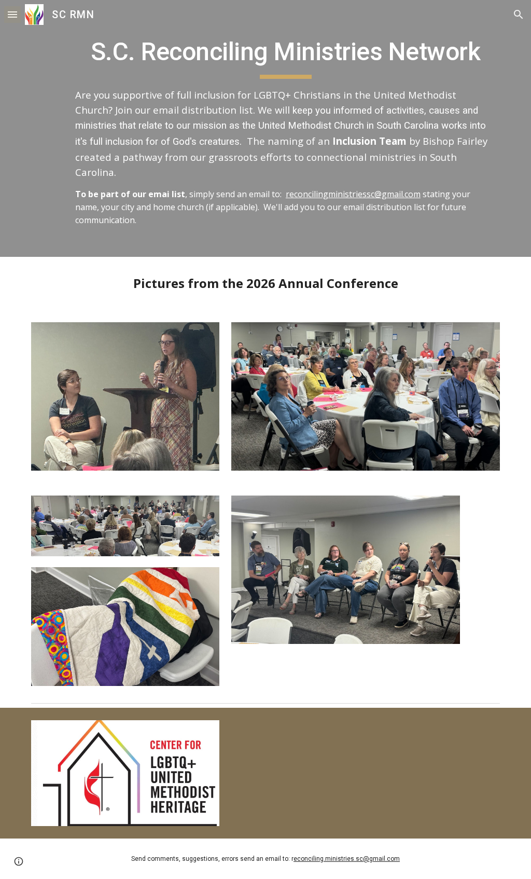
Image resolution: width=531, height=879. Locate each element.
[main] (285, 128)
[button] (12, 14)
